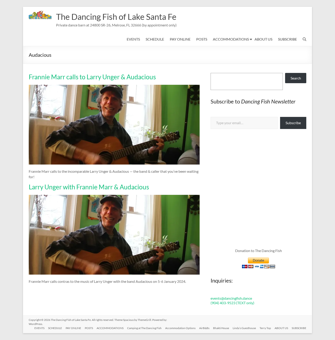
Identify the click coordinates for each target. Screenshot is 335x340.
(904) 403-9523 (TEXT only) (232, 303)
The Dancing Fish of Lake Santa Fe (116, 17)
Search (296, 78)
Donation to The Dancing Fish (258, 250)
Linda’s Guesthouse (244, 328)
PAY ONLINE (180, 39)
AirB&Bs (204, 328)
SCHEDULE (155, 39)
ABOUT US (263, 39)
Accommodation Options (180, 328)
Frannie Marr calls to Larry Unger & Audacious (92, 77)
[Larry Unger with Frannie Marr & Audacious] (114, 197)
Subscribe (293, 123)
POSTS (201, 39)
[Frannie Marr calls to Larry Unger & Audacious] (114, 87)
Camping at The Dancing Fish (144, 328)
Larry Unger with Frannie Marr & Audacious (89, 187)
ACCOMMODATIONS (231, 39)
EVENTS (133, 39)
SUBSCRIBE (287, 39)
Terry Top (265, 328)
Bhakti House (221, 328)
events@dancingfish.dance (231, 298)
